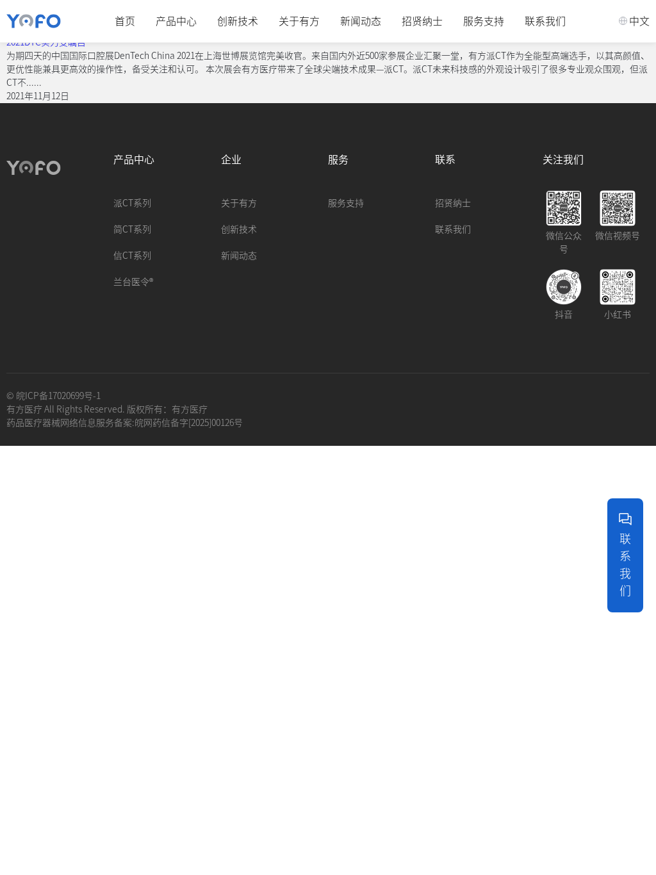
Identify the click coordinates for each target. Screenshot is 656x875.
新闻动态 (360, 21)
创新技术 (237, 21)
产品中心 (176, 21)
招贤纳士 (422, 21)
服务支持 (483, 21)
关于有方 (299, 21)
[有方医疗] (33, 21)
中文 (639, 21)
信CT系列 (132, 255)
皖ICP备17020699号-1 (58, 395)
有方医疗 (190, 409)
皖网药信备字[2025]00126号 (189, 422)
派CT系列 (132, 203)
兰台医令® (133, 281)
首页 (125, 21)
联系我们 (545, 21)
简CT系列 (132, 229)
